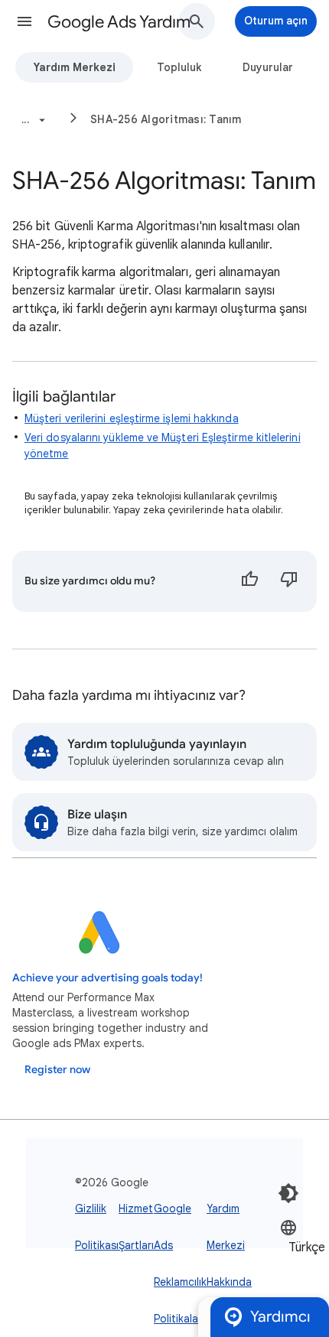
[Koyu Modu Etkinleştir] (288, 1193)
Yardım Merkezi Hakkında (229, 1245)
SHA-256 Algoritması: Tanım (166, 119)
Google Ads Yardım (119, 21)
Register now (57, 1069)
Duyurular (268, 67)
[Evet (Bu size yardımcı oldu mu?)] (249, 581)
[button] (24, 21)
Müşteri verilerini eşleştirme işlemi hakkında (131, 418)
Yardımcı (280, 1316)
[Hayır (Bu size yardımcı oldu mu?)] (289, 581)
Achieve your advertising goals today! (107, 977)
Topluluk (179, 67)
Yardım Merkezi (74, 67)
